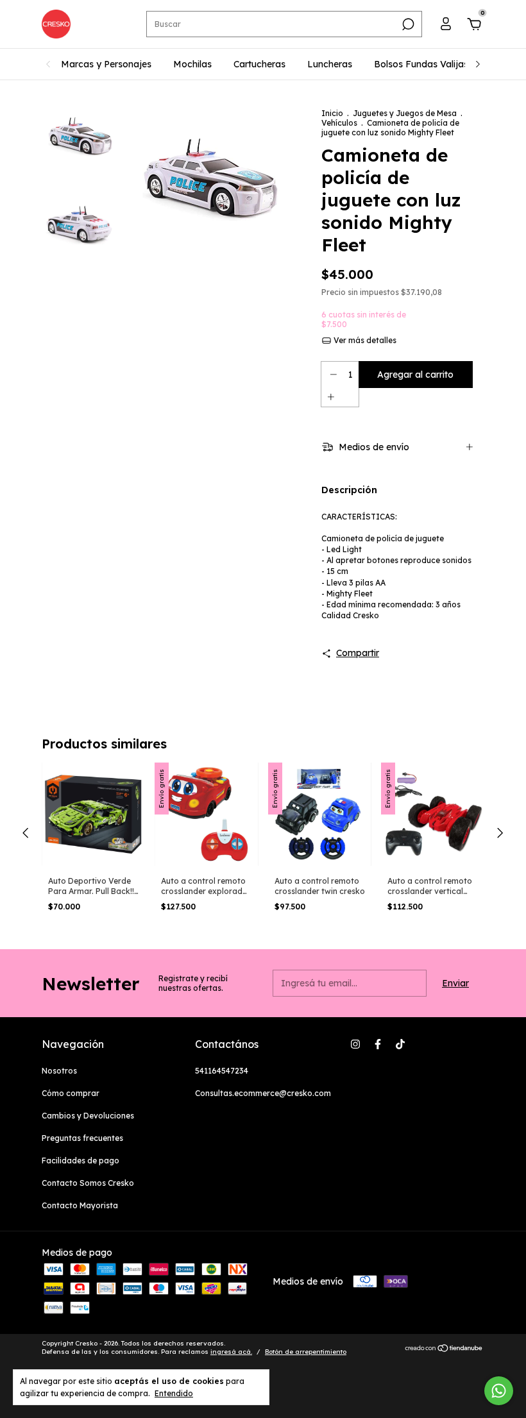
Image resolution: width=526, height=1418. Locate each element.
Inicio (332, 113)
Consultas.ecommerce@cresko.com (263, 1093)
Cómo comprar (70, 1093)
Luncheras (329, 64)
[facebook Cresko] (378, 1044)
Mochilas (192, 64)
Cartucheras (259, 64)
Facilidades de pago (80, 1160)
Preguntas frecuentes (82, 1138)
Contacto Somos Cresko (88, 1183)
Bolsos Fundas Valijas (421, 64)
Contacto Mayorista (80, 1205)
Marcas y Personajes (106, 64)
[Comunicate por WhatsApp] (498, 1390)
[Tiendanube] (444, 1349)
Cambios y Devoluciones (88, 1115)
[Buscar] (407, 24)
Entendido (174, 1393)
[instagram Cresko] (355, 1044)
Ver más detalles (364, 340)
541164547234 (221, 1071)
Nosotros (59, 1071)
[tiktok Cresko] (400, 1044)
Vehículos (339, 123)
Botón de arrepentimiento (305, 1351)
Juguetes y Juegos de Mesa (406, 113)
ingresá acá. (231, 1351)
